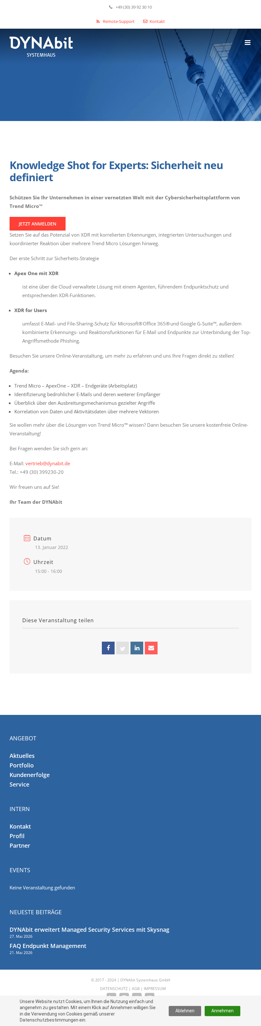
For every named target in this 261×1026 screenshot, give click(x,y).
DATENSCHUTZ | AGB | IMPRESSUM (133, 988)
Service (19, 784)
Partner (20, 845)
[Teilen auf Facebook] (108, 648)
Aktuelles (22, 755)
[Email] (151, 648)
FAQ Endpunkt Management (48, 946)
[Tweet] (122, 648)
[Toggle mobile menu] (248, 42)
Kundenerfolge (30, 775)
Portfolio (22, 765)
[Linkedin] (136, 648)
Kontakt (20, 826)
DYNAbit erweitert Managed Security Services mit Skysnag (89, 929)
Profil (17, 836)
